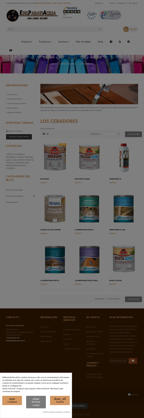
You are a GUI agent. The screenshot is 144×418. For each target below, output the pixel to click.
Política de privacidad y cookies (56, 412)
